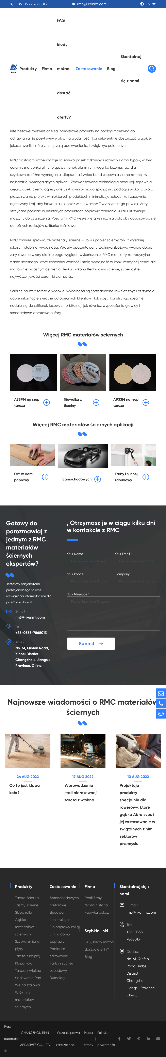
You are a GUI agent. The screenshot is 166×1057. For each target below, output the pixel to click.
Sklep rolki (23, 912)
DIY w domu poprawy (60, 938)
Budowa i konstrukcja (59, 916)
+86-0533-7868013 (31, 4)
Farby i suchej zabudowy (61, 967)
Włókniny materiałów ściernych (24, 999)
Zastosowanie (89, 68)
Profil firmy (93, 898)
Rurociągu (58, 978)
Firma (47, 68)
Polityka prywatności (106, 1039)
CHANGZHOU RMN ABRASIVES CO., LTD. (35, 1039)
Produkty (28, 68)
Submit (91, 643)
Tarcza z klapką (27, 956)
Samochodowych (64, 898)
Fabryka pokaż (97, 912)
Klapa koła (23, 963)
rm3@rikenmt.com (91, 4)
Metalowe (58, 905)
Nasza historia (96, 905)
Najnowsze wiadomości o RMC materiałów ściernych (83, 707)
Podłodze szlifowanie (59, 952)
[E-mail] (161, 693)
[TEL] (161, 703)
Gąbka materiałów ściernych (24, 926)
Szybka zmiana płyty (27, 945)
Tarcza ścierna (27, 898)
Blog (111, 68)
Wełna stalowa (27, 985)
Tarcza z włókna (28, 970)
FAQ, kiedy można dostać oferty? (64, 69)
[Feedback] (161, 714)
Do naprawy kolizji (65, 927)
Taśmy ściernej (27, 905)
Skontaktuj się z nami (130, 68)
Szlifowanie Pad (28, 978)
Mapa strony (88, 1039)
